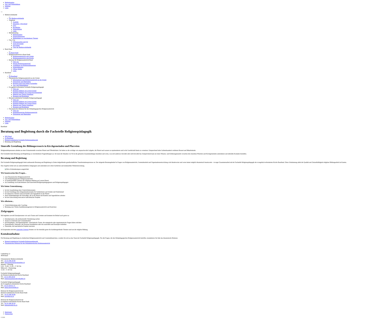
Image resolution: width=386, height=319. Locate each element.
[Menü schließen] (9, 51)
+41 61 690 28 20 (9, 303)
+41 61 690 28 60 (9, 277)
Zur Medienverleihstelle (16, 18)
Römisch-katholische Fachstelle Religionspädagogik (21, 241)
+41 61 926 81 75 (9, 286)
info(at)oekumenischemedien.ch (15, 262)
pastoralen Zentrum (22, 229)
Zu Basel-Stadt (13, 53)
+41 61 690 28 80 (9, 294)
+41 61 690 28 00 (9, 261)
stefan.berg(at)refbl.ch (11, 287)
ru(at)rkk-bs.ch (9, 296)
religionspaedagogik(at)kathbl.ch (15, 278)
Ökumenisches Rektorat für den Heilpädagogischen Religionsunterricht (27, 243)
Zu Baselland (13, 76)
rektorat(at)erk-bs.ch (11, 305)
